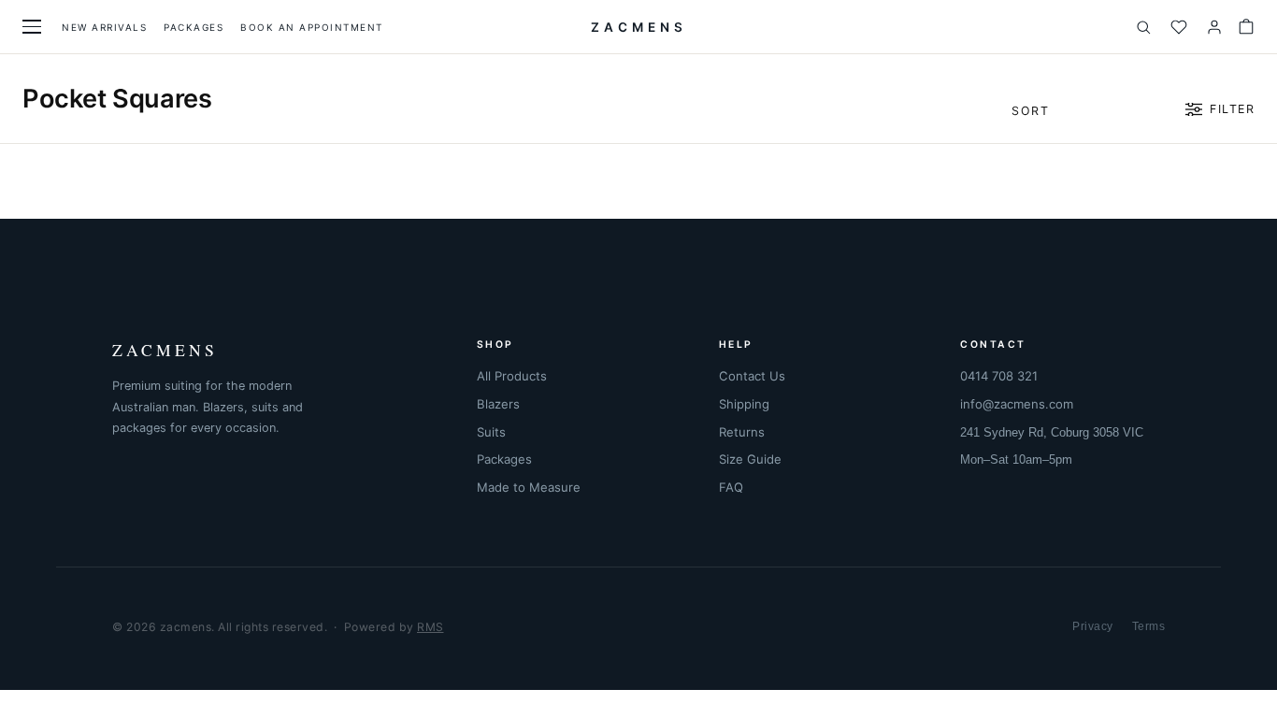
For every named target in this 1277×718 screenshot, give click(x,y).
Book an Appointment (311, 27)
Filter (1232, 109)
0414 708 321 (999, 375)
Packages (193, 27)
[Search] (1143, 27)
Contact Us (752, 375)
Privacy (1092, 626)
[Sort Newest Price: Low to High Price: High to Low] (1089, 109)
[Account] (1214, 27)
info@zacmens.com (1016, 403)
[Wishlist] (1179, 27)
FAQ (731, 487)
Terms (1149, 626)
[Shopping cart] (1246, 27)
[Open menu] (32, 26)
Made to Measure (529, 487)
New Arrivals (104, 27)
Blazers (498, 403)
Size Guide (750, 459)
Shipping (744, 403)
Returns (742, 431)
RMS (430, 627)
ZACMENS (639, 27)
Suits (491, 431)
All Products (512, 375)
